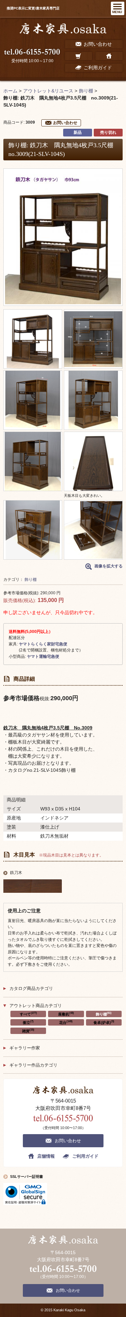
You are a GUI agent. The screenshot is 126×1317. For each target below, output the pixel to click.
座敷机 (66, 1013)
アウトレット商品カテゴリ (35, 1005)
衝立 (28, 1022)
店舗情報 (46, 1156)
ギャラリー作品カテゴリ (33, 1065)
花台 (66, 1022)
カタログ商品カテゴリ (31, 988)
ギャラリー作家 (24, 1047)
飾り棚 (31, 579)
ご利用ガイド (85, 1156)
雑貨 (28, 1030)
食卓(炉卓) (103, 1022)
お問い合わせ (65, 123)
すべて (28, 1013)
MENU (117, 12)
